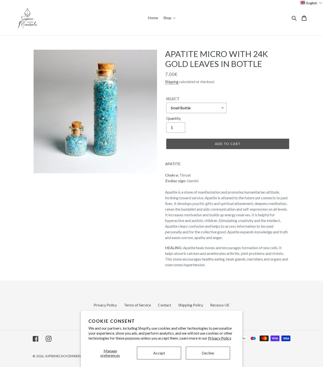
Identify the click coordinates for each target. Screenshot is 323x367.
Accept (159, 353)
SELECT (172, 98)
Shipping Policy (190, 305)
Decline (208, 353)
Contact (164, 305)
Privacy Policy (219, 338)
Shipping (172, 82)
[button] (311, 2)
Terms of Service (137, 305)
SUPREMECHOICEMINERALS (65, 356)
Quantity (173, 118)
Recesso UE (219, 305)
